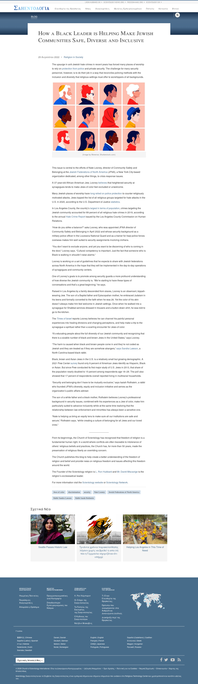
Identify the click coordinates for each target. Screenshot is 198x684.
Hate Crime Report (75, 216)
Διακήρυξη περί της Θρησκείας (111, 619)
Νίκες (88, 8)
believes (102, 182)
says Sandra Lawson (127, 348)
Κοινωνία (163, 8)
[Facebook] (161, 660)
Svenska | (24, 650)
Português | (99, 647)
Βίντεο (175, 8)
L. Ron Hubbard (104, 471)
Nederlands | (24, 647)
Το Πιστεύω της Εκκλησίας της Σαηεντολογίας (83, 610)
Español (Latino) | (27, 640)
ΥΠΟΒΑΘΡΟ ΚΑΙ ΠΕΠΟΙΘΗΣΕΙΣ (80, 589)
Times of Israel (64, 318)
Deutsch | (61, 640)
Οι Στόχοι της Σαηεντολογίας (81, 601)
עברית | (23, 644)
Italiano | (60, 644)
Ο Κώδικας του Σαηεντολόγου (81, 617)
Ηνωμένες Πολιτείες (28, 595)
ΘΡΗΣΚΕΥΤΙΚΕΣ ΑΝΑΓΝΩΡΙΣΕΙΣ (25, 589)
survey (74, 363)
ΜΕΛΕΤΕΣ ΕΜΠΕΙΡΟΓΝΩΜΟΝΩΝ (55, 589)
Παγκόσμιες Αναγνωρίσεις (26, 601)
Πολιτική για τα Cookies (127, 668)
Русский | (134, 647)
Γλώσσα (19, 631)
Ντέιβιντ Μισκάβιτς (83, 623)
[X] (166, 660)
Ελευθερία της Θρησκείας (68, 8)
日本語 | (97, 644)
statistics (115, 201)
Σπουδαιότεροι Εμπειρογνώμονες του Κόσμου (57, 605)
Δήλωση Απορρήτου (92, 668)
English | (97, 637)
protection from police (73, 68)
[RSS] (179, 660)
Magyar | (135, 644)
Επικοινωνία (161, 668)
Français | (97, 640)
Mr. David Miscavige (127, 471)
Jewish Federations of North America (88, 172)
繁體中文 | (24, 637)
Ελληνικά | (134, 640)
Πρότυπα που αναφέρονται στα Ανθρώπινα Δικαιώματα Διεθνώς (112, 609)
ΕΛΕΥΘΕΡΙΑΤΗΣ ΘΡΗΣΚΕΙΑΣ (108, 589)
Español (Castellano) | (139, 637)
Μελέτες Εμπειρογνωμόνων (128, 8)
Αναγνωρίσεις (102, 8)
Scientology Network (117, 482)
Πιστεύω (150, 8)
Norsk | (61, 647)
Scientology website (92, 482)
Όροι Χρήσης (109, 668)
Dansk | (60, 637)
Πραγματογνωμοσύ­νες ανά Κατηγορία (57, 597)
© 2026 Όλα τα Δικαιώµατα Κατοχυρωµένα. (49, 668)
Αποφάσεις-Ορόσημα (29, 607)
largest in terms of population (105, 208)
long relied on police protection (106, 193)
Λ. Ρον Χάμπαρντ (82, 595)
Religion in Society (73, 57)
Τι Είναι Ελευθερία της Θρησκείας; (109, 598)
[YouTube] (172, 660)
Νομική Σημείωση (146, 668)
